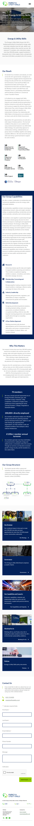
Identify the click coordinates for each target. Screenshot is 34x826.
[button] (30, 4)
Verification (5, 766)
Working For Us (9, 628)
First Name (5, 709)
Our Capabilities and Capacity (13, 594)
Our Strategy (8, 525)
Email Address (6, 731)
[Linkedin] (6, 818)
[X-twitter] (4, 818)
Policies (6, 661)
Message (5, 752)
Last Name (5, 720)
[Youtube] (9, 818)
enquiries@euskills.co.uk (25, 813)
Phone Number (6, 741)
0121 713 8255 (23, 812)
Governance (8, 559)
